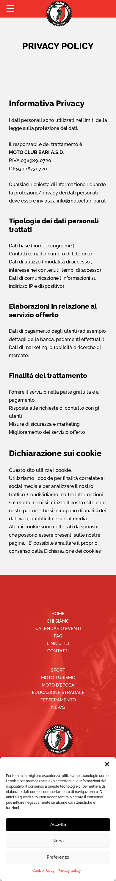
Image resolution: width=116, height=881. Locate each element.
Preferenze (58, 857)
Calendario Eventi (58, 628)
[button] (107, 764)
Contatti (58, 651)
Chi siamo (58, 621)
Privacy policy (69, 871)
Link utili (58, 643)
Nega (58, 841)
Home (58, 613)
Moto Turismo (58, 677)
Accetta (58, 824)
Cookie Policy (43, 871)
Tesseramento (58, 700)
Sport (58, 670)
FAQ (58, 636)
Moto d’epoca (58, 685)
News (58, 707)
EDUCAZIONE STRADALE (58, 692)
